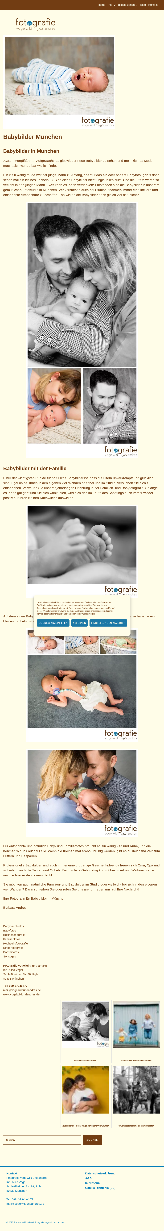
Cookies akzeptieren (53, 622)
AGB (88, 1178)
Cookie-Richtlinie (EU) (100, 1187)
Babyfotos (9, 930)
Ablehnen (79, 622)
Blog (143, 4)
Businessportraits (14, 934)
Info (110, 4)
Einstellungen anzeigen (108, 622)
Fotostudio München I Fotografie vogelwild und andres (39, 1222)
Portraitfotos (11, 952)
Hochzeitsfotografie (15, 943)
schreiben (41, 889)
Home (101, 4)
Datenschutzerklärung (86, 631)
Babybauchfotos (13, 926)
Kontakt (153, 4)
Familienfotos (11, 939)
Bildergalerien (126, 4)
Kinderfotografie (13, 947)
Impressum (105, 631)
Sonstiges (9, 956)
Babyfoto (134, 175)
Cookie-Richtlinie (64, 631)
